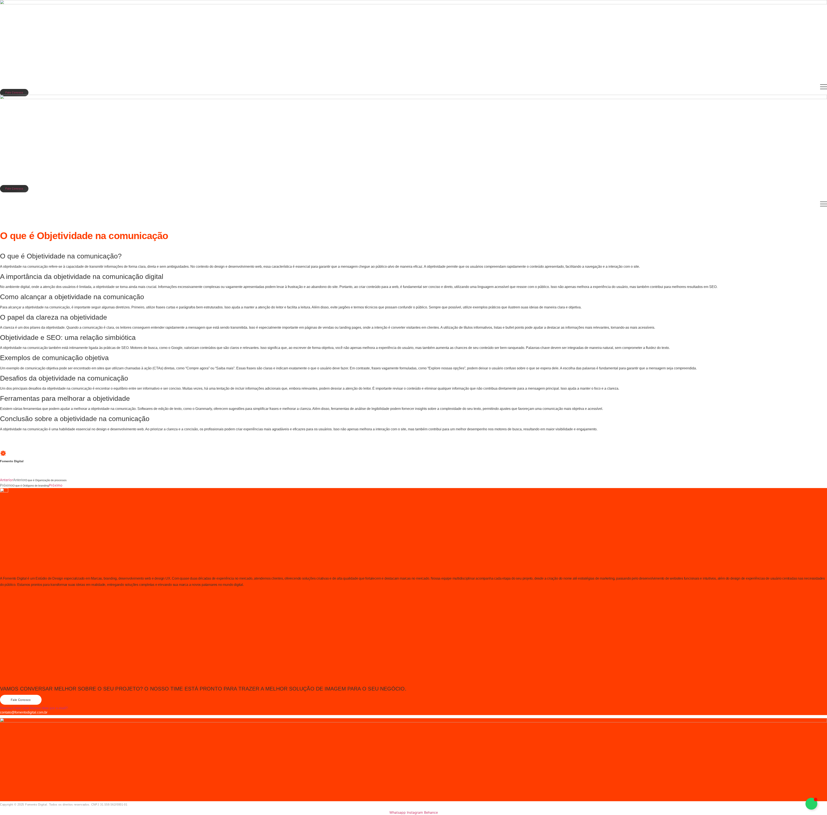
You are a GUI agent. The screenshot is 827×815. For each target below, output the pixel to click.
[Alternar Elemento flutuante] (811, 804)
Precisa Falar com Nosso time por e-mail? (34, 708)
